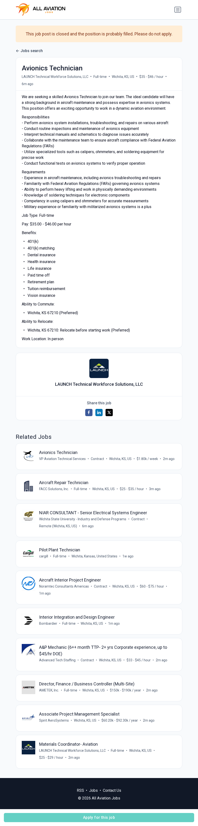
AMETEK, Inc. (49, 690)
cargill (43, 556)
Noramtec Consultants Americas (64, 586)
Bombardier (48, 623)
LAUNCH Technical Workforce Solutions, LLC (55, 77)
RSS (80, 790)
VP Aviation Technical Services (62, 459)
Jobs (93, 790)
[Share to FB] (88, 412)
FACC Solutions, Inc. (54, 489)
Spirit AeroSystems (54, 720)
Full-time (100, 77)
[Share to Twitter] (109, 412)
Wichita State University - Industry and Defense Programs (82, 519)
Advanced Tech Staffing (57, 660)
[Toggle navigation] (177, 9)
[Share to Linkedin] (99, 412)
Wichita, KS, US (123, 77)
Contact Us (112, 790)
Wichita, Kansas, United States (94, 556)
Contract (97, 459)
